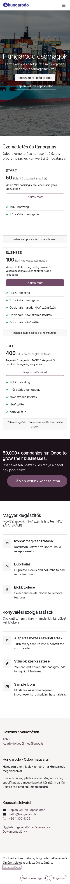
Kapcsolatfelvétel (35, 372)
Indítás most (35, 197)
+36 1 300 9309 (19, 818)
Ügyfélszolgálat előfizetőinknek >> (26, 827)
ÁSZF (6, 739)
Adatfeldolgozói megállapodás (23, 743)
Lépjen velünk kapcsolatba (27, 810)
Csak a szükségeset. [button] (34, 878)
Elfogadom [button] (58, 878)
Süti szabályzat (12, 867)
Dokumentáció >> (15, 831)
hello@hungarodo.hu (23, 814)
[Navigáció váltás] (63, 5)
